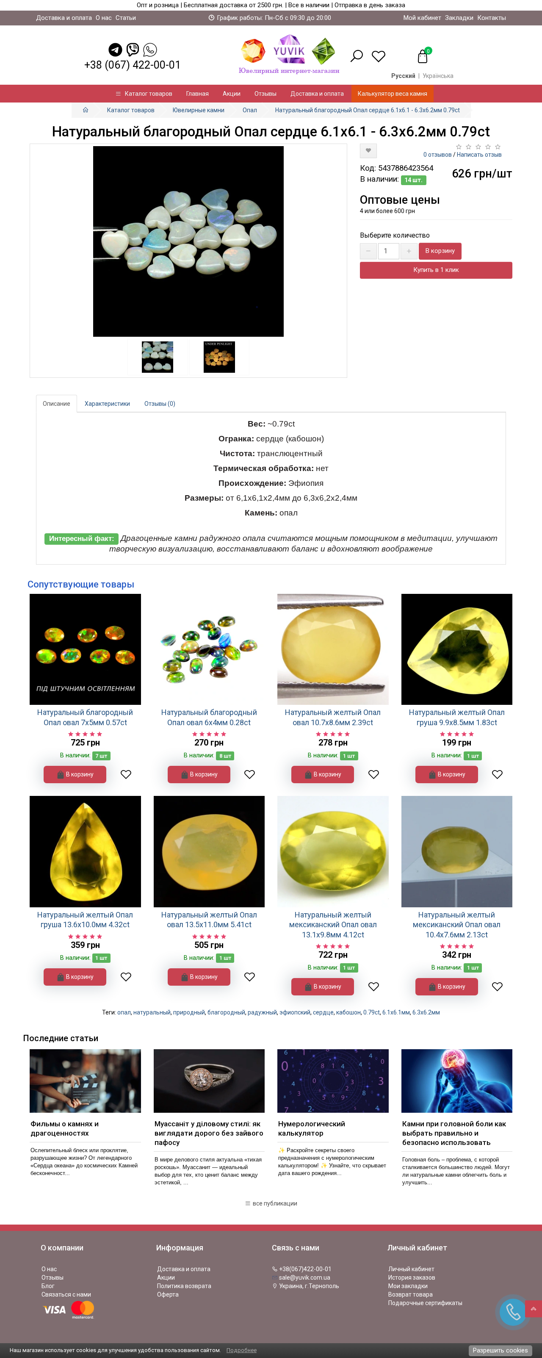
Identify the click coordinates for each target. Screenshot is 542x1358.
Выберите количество (395, 235)
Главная (197, 93)
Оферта (168, 1294)
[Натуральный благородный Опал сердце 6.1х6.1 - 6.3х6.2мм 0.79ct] (188, 241)
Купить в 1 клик (436, 270)
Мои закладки (408, 1286)
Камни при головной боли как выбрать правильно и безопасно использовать (454, 1133)
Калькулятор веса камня (392, 93)
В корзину (440, 251)
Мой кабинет (422, 18)
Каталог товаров (146, 93)
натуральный (152, 1012)
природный (189, 1012)
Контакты (491, 18)
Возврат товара (410, 1294)
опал (124, 1012)
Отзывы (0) (159, 403)
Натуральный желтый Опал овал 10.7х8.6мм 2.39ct (333, 717)
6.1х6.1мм (396, 1012)
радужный (262, 1012)
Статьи (126, 18)
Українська (438, 75)
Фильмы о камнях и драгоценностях (64, 1128)
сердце (323, 1012)
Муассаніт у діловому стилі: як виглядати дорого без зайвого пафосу (209, 1133)
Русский (403, 75)
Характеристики (107, 403)
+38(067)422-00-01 (305, 1269)
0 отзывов (437, 154)
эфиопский (294, 1012)
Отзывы (265, 93)
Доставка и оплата (64, 18)
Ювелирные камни (198, 110)
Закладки (459, 18)
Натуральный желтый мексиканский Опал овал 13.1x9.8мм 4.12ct (333, 924)
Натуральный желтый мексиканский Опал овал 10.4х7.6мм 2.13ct (457, 924)
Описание (56, 403)
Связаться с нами (66, 1294)
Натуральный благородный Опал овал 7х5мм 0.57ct (85, 717)
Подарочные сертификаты (425, 1303)
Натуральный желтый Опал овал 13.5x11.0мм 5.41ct (209, 919)
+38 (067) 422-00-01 (132, 65)
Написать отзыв (479, 154)
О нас (104, 18)
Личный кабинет (411, 1269)
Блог (48, 1286)
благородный (226, 1012)
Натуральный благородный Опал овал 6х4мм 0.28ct (209, 717)
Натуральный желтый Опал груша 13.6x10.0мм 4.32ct (85, 919)
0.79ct (371, 1012)
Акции (232, 93)
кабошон (348, 1012)
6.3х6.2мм (426, 1012)
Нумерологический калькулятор (311, 1128)
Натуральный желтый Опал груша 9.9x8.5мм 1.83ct (457, 717)
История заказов (411, 1277)
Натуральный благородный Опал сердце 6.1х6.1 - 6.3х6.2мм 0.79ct (367, 110)
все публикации (274, 1203)
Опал (250, 110)
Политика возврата (184, 1286)
